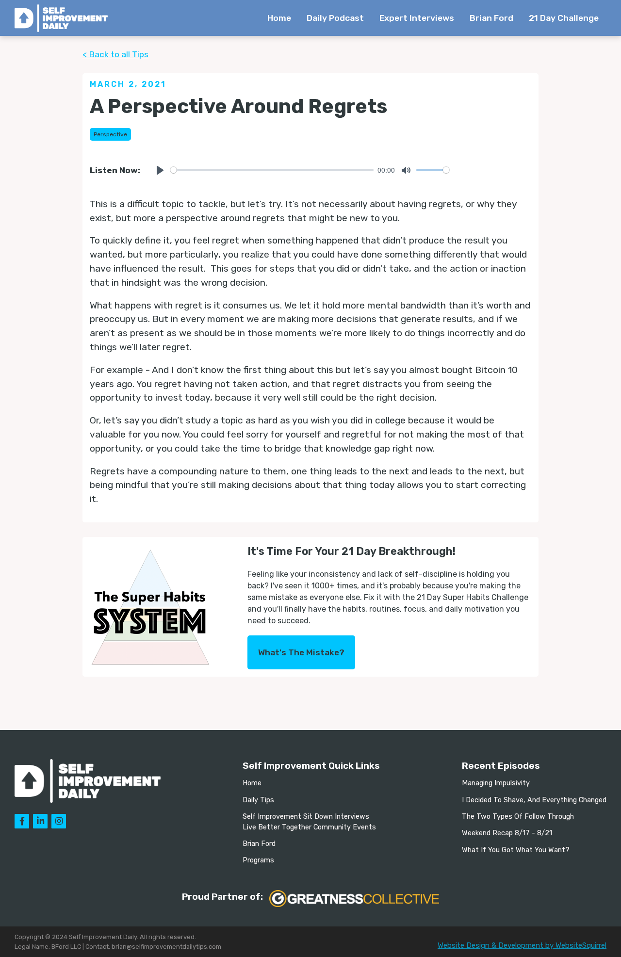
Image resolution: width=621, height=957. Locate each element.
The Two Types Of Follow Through (518, 816)
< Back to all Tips (115, 54)
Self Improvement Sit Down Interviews (306, 816)
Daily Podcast (335, 18)
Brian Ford (491, 18)
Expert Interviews (416, 18)
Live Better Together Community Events (309, 827)
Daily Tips (258, 800)
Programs (258, 860)
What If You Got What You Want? (516, 850)
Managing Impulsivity (496, 783)
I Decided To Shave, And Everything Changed (534, 800)
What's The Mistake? (301, 652)
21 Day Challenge (564, 18)
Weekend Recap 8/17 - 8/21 (507, 833)
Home (279, 18)
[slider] (272, 170)
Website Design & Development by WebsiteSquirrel (522, 945)
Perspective (110, 134)
